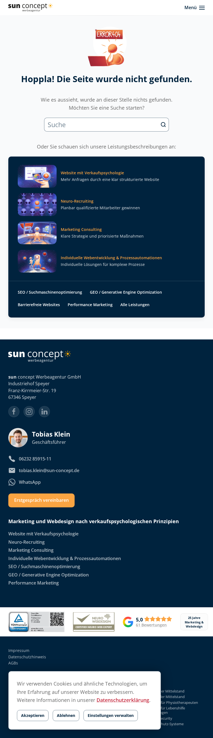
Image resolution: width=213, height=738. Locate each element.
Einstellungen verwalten (111, 715)
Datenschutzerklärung (123, 700)
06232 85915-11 (35, 459)
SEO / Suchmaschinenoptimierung (50, 292)
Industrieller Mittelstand (165, 696)
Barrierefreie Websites (39, 304)
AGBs (13, 663)
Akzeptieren (32, 715)
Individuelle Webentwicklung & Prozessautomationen (64, 558)
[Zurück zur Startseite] (30, 7)
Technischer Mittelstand (164, 691)
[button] (194, 7)
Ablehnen (66, 715)
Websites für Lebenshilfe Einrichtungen (165, 710)
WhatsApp (30, 482)
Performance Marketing (90, 304)
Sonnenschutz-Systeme (164, 724)
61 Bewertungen (151, 625)
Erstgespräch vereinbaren (41, 500)
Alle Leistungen (134, 304)
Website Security (158, 718)
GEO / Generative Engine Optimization (126, 292)
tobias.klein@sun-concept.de (49, 470)
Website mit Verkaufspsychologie (43, 534)
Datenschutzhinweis (27, 656)
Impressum (18, 650)
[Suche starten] (163, 125)
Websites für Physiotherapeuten (171, 702)
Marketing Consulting (31, 550)
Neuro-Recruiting (26, 542)
